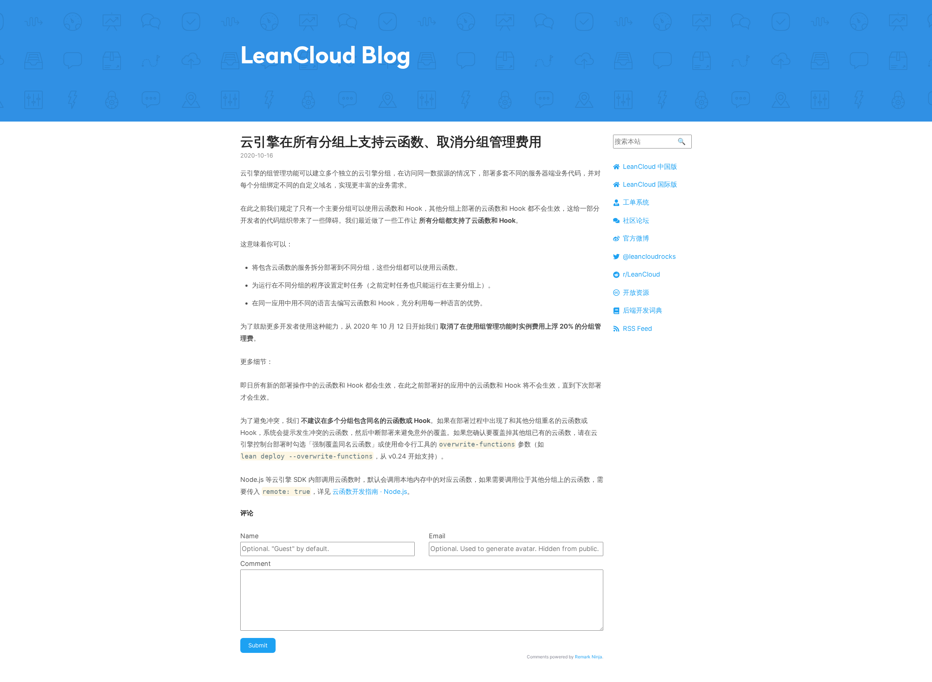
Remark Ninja (588, 656)
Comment (255, 563)
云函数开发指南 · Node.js (369, 491)
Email (437, 536)
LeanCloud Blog (325, 54)
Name (249, 536)
